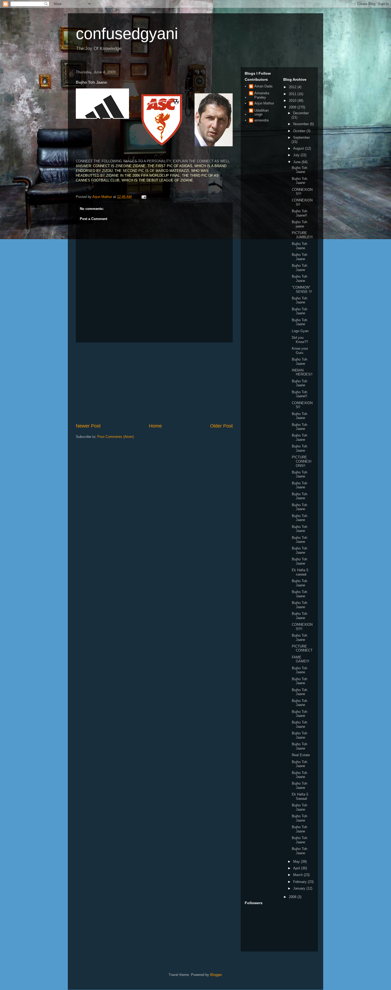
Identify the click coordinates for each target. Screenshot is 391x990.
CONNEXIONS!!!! (302, 627)
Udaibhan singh (261, 112)
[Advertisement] (154, 382)
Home (155, 426)
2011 (293, 94)
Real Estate (301, 755)
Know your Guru (300, 350)
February (300, 882)
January (299, 888)
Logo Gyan (300, 331)
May (297, 862)
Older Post (221, 426)
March (298, 875)
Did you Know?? (300, 340)
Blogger (216, 975)
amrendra (261, 120)
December (301, 113)
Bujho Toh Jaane (299, 170)
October (299, 131)
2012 (293, 87)
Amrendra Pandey (261, 95)
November (301, 124)
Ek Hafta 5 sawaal (300, 572)
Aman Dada (263, 86)
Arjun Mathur (264, 103)
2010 (293, 101)
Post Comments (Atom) (115, 437)
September (301, 137)
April (297, 868)
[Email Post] (143, 197)
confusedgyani (127, 34)
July (297, 155)
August (299, 148)
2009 (293, 107)
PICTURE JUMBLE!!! (302, 235)
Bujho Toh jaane (299, 224)
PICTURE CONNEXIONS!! (301, 461)
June (297, 162)
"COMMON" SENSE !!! (302, 289)
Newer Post (88, 426)
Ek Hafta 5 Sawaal (300, 796)
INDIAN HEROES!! (302, 372)
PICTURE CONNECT (302, 648)
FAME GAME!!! (300, 659)
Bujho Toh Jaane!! (299, 213)
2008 (293, 897)
